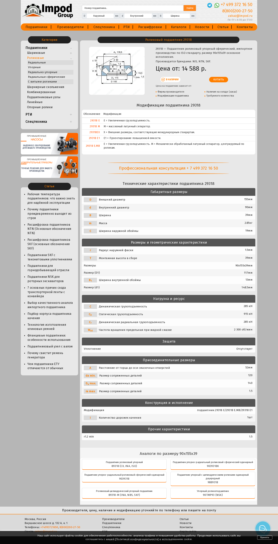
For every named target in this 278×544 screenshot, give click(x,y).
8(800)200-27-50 (237, 10)
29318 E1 (94, 138)
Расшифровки (150, 27)
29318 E (95, 120)
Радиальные (37, 62)
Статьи (222, 27)
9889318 (213, 482)
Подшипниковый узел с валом (50, 346)
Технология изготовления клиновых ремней (46, 327)
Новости (202, 27)
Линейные (35, 102)
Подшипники (36, 27)
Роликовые (35, 58)
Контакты (245, 27)
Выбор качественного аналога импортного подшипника (50, 305)
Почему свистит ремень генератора (45, 355)
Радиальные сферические (46, 77)
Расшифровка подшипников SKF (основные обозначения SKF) (48, 244)
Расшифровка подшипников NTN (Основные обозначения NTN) (49, 229)
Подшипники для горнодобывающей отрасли (48, 268)
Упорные (34, 67)
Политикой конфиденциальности (137, 539)
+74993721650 (49, 527)
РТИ (126, 27)
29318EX (94, 132)
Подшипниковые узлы (43, 97)
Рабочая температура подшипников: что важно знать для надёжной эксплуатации (51, 198)
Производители (70, 27)
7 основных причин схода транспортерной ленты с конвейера (46, 292)
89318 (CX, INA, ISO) (124, 466)
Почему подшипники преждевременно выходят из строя (49, 214)
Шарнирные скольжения (45, 87)
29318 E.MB (93, 145)
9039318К (213, 466)
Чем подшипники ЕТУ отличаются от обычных (45, 366)
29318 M (95, 126)
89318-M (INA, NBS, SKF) (124, 495)
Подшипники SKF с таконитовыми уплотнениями (49, 257)
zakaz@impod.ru (240, 16)
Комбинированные (41, 92)
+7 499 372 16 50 (236, 4)
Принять (264, 537)
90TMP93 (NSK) (213, 495)
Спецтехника (104, 27)
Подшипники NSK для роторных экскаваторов (45, 279)
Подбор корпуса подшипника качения (49, 316)
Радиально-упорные (42, 72)
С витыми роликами (42, 81)
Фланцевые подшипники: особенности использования (49, 338)
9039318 (124, 478)
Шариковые (36, 53)
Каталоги (178, 27)
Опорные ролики (40, 107)
